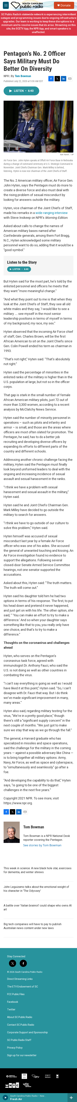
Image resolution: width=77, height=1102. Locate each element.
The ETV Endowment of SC (22, 986)
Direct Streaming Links (20, 979)
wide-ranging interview (51, 213)
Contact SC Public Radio (20, 1025)
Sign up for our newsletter (22, 1055)
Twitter (11, 1009)
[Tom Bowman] (12, 832)
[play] (5, 1097)
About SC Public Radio (19, 1017)
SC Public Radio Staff (19, 1040)
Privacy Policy (15, 1047)
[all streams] (72, 1097)
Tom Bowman (23, 76)
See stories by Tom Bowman (42, 845)
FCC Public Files (16, 994)
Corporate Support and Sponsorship (27, 1032)
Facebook (12, 1002)
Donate (66, 5)
